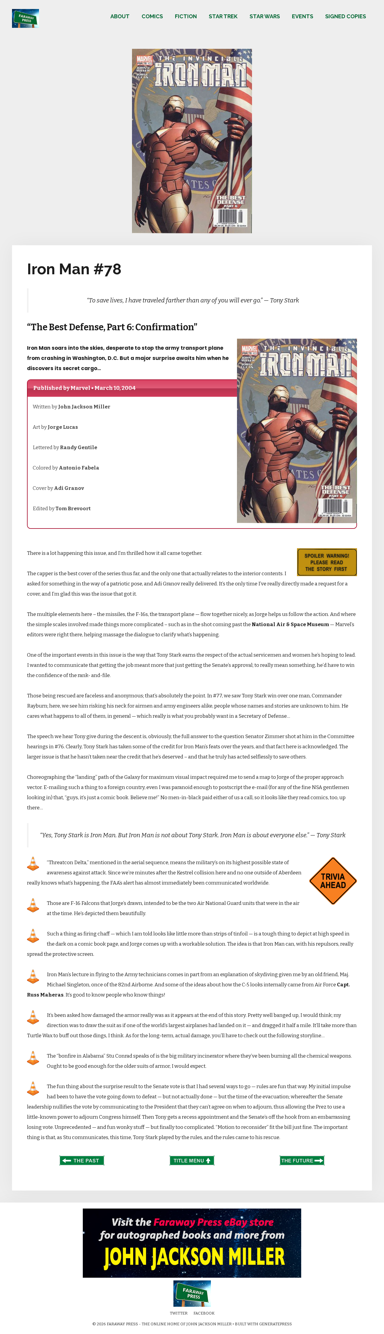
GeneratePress (275, 1324)
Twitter (179, 1313)
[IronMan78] (192, 231)
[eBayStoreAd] (192, 1276)
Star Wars (265, 16)
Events (302, 16)
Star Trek (223, 16)
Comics (152, 16)
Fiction (186, 16)
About (120, 16)
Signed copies (345, 16)
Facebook (204, 1313)
